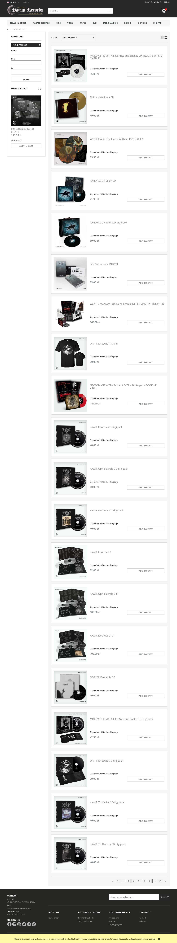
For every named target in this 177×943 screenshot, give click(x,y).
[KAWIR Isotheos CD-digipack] (70, 520)
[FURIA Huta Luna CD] (70, 107)
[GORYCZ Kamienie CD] (70, 687)
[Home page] (27, 10)
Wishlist (112, 921)
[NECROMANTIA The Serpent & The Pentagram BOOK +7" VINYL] (70, 395)
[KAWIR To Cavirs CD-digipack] (70, 812)
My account (114, 918)
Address (143, 921)
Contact (143, 918)
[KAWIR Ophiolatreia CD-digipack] (70, 478)
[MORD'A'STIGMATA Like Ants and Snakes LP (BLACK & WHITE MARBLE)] (70, 65)
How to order (53, 918)
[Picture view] (162, 37)
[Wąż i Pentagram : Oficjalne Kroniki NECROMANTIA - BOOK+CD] (70, 313)
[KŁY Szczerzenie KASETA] (70, 273)
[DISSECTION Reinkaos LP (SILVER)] (26, 110)
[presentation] (38, 88)
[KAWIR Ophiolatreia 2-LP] (70, 603)
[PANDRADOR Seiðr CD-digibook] (70, 232)
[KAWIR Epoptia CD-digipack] (70, 436)
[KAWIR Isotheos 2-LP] (70, 645)
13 (160, 881)
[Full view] (166, 37)
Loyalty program (116, 924)
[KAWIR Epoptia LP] (70, 561)
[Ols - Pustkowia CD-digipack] (70, 770)
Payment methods (86, 918)
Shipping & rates (85, 921)
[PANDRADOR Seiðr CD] (70, 190)
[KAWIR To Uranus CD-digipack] (70, 853)
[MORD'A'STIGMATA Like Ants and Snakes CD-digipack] (70, 728)
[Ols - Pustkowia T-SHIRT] (70, 353)
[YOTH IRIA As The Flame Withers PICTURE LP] (70, 148)
